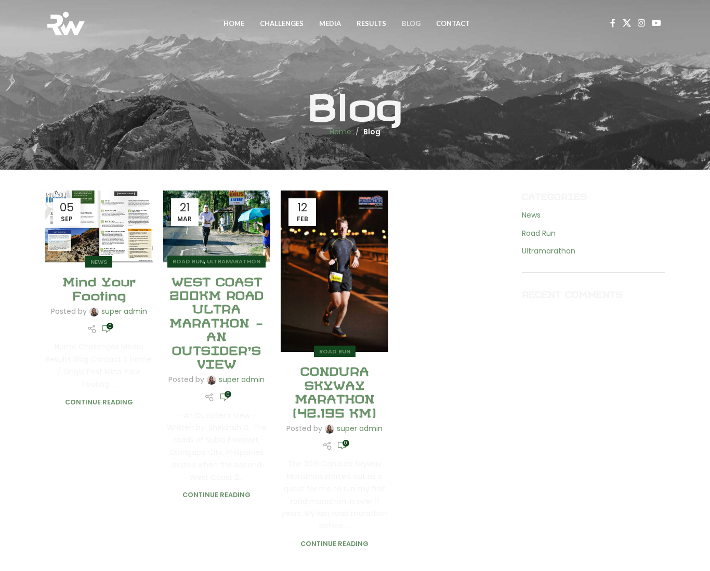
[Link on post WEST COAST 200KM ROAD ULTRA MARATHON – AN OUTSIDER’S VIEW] (217, 226)
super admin (124, 311)
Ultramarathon (233, 261)
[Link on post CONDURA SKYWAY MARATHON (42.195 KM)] (334, 271)
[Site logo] (66, 23)
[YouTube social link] (657, 23)
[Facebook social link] (613, 23)
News (98, 262)
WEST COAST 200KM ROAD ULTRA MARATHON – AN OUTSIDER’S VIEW (216, 320)
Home (340, 131)
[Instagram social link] (641, 23)
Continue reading (99, 402)
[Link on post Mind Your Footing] (99, 227)
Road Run (188, 261)
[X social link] (626, 23)
